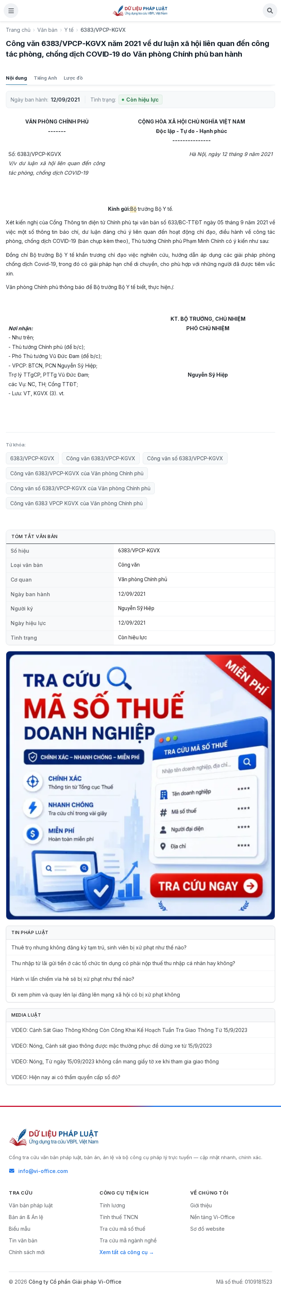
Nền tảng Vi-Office (212, 1217)
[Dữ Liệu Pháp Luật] (54, 1137)
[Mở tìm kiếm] (270, 10)
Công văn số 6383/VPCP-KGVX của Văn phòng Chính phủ (80, 488)
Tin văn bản (23, 1240)
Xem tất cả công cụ (123, 1252)
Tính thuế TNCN (119, 1217)
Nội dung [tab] (16, 78)
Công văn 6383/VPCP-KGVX (100, 458)
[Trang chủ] (140, 10)
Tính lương (112, 1205)
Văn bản (47, 30)
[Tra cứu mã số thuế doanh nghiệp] (140, 785)
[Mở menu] (11, 10)
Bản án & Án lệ (26, 1217)
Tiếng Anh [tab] (45, 78)
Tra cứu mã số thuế (122, 1229)
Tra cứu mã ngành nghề (128, 1240)
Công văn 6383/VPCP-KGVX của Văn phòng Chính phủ (76, 473)
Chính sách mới (27, 1252)
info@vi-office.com (43, 1171)
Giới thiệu (201, 1205)
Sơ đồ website (207, 1229)
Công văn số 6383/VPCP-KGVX (185, 458)
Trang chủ (18, 30)
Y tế (69, 30)
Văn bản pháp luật (31, 1205)
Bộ (133, 209)
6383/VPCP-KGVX (32, 458)
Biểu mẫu (19, 1229)
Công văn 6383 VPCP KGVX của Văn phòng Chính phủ (76, 503)
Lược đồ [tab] (73, 78)
